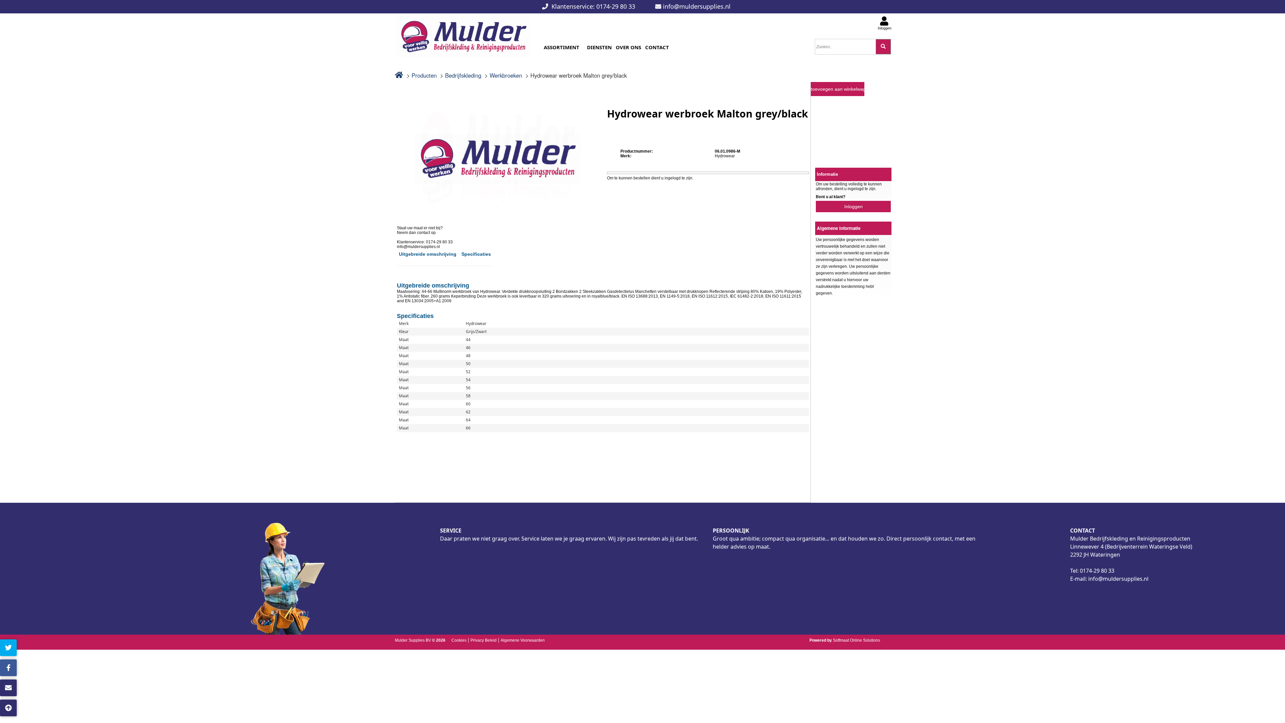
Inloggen (853, 206)
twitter (29, 648)
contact (30, 688)
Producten (424, 75)
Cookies (458, 640)
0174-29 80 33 (1097, 570)
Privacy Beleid (483, 640)
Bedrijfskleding (463, 75)
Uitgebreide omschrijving (427, 254)
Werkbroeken (506, 75)
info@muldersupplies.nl (697, 6)
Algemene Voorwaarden (523, 640)
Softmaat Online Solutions (856, 640)
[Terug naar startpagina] (463, 34)
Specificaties (476, 254)
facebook (32, 668)
